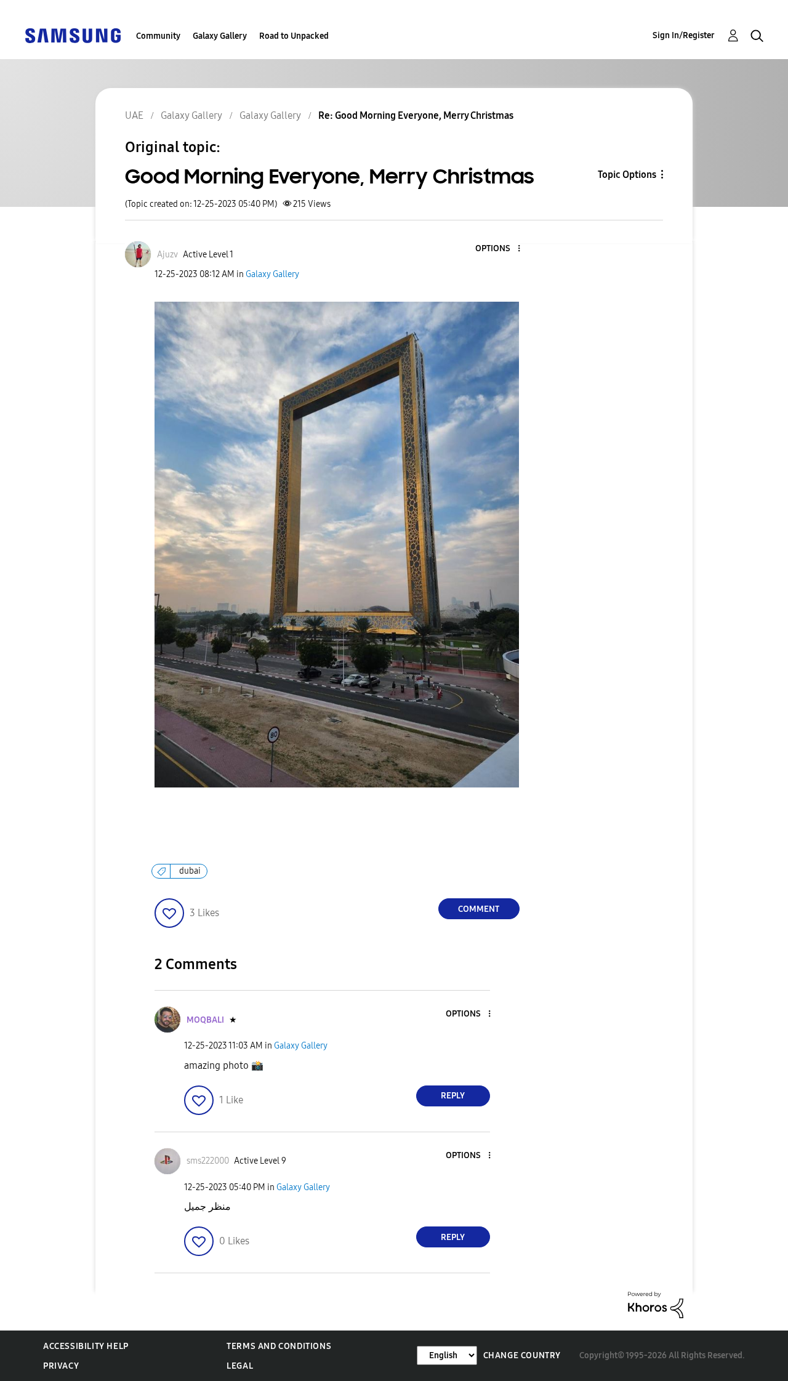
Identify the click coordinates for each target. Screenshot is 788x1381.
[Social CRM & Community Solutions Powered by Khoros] (655, 1304)
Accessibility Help (86, 1346)
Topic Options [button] (627, 174)
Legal (240, 1366)
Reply (453, 1095)
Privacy (61, 1366)
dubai (190, 871)
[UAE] (73, 35)
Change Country (522, 1355)
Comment (478, 909)
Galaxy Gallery (220, 36)
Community (158, 36)
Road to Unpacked (294, 36)
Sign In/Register (684, 35)
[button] (498, 249)
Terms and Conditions (279, 1346)
